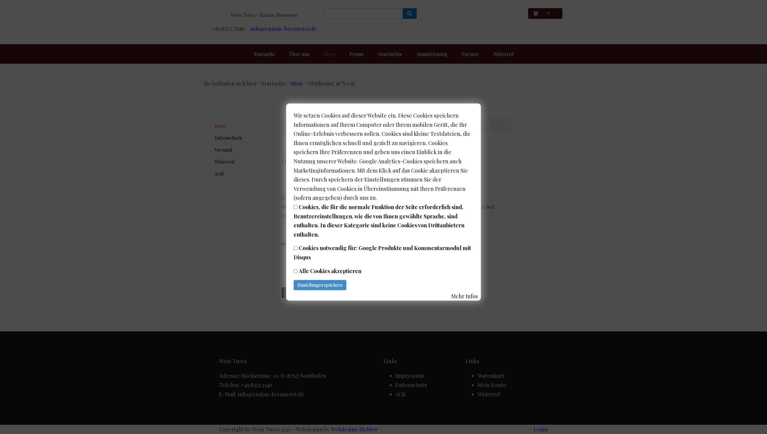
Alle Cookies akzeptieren (330, 271)
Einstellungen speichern (320, 285)
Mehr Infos (464, 296)
